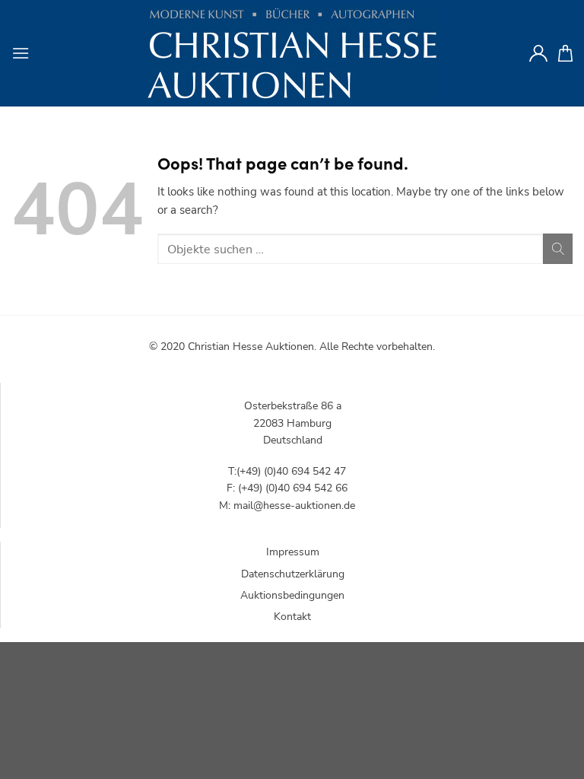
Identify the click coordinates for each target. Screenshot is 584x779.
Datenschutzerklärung (292, 574)
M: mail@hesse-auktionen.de (287, 505)
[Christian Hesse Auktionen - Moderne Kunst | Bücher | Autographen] (292, 53)
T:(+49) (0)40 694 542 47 (287, 471)
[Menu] (20, 53)
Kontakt (292, 616)
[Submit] (558, 248)
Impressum (292, 552)
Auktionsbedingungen (292, 595)
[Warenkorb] (565, 53)
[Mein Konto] (538, 53)
